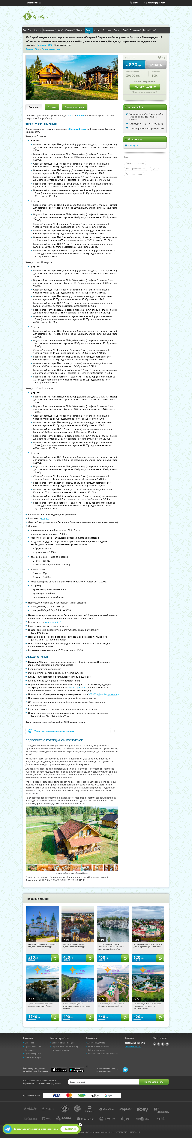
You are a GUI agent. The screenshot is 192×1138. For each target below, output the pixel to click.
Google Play (76, 1070)
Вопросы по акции (74, 107)
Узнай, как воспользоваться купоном (54, 731)
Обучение (69, 30)
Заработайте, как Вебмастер (65, 1046)
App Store (59, 1070)
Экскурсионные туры (135, 163)
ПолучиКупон (150, 30)
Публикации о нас (33, 1046)
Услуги (97, 30)
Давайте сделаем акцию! (63, 1042)
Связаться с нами (133, 1046)
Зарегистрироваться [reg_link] (156, 3)
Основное (33, 107)
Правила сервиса (33, 1053)
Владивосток (32, 3)
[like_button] (159, 57)
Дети (125, 30)
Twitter (163, 1044)
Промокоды (136, 30)
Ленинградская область (136, 168)
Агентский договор (96, 1042)
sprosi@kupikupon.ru (135, 1042)
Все (24, 30)
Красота (38, 30)
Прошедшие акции (60, 1050)
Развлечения (49, 30)
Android (80, 115)
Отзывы (52, 107)
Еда (30, 30)
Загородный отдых (134, 174)
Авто (60, 30)
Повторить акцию (145, 86)
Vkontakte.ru (158, 1044)
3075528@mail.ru (76, 687)
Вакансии (29, 1050)
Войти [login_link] (135, 3)
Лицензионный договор (98, 1046)
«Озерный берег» (77, 129)
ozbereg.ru (133, 145)
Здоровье (107, 30)
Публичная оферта (96, 1050)
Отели (117, 30)
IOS (70, 115)
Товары (80, 30)
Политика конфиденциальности (102, 1053)
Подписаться (70, 1128)
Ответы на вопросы (34, 1057)
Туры (89, 30)
